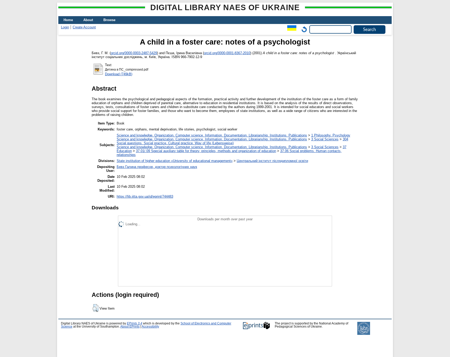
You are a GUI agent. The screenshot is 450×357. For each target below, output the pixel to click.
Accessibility (150, 326)
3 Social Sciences (325, 139)
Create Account (84, 27)
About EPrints (130, 326)
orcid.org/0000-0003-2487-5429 (134, 53)
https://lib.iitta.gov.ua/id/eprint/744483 (145, 196)
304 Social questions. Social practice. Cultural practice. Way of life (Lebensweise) (232, 141)
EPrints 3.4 (134, 323)
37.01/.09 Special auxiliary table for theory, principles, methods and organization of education (206, 151)
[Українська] (290, 29)
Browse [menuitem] (109, 20)
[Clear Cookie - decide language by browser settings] (302, 29)
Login (65, 27)
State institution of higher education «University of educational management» (175, 161)
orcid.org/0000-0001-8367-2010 (227, 53)
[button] (95, 308)
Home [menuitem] (68, 20)
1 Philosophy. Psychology (330, 135)
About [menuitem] (88, 20)
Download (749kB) (118, 74)
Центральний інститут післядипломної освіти (272, 161)
